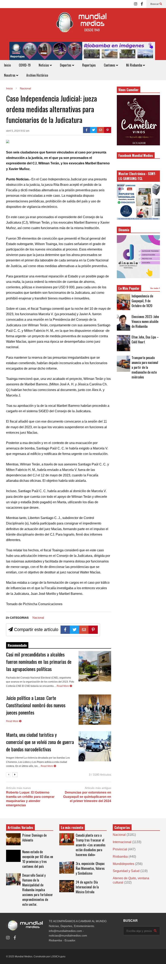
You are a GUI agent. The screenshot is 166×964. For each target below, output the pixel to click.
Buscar (155, 4)
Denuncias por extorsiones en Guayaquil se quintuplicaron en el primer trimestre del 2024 (87, 797)
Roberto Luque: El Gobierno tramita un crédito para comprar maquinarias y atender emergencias (30, 799)
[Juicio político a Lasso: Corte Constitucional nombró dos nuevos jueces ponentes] (95, 709)
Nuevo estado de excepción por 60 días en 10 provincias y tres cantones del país (37, 859)
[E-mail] (100, 130)
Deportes (66, 65)
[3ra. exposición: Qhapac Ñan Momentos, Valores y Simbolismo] (66, 867)
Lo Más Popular (128, 288)
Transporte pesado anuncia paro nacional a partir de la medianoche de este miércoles (145, 367)
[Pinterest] (107, 130)
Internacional (122, 842)
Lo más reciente (72, 827)
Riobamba (120, 856)
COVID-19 (25, 65)
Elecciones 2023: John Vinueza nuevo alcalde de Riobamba (145, 321)
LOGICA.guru (58, 956)
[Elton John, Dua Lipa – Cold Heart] (123, 343)
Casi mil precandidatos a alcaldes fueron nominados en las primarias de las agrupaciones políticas (38, 661)
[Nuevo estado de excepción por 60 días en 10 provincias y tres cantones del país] (13, 856)
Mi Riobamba (134, 65)
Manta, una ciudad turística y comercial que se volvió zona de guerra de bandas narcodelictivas (40, 742)
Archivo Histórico (37, 75)
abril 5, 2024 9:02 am (17, 130)
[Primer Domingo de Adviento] (13, 839)
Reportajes (89, 65)
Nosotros (10, 75)
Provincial (120, 849)
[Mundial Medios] (83, 25)
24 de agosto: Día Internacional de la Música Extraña (87, 887)
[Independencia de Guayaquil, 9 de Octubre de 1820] (123, 302)
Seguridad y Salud (126, 871)
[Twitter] (93, 130)
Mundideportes (123, 864)
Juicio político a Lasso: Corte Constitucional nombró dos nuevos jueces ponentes (35, 705)
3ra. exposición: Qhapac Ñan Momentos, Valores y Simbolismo (90, 868)
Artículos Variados (20, 827)
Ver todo (154, 288)
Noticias (44, 65)
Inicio (7, 65)
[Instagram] (135, 4)
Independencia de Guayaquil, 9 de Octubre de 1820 (142, 301)
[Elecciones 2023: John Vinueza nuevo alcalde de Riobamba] (123, 322)
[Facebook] (142, 4)
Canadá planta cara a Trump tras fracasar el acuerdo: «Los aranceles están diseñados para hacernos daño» (90, 845)
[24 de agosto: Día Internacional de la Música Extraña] (66, 886)
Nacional (38, 617)
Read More (63, 686)
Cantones (110, 65)
